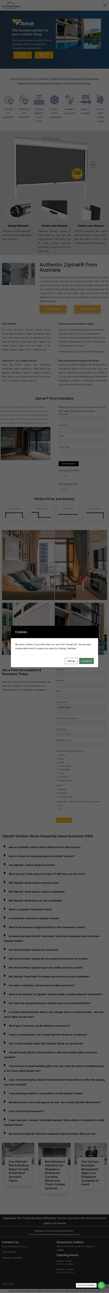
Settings (71, 661)
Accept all (86, 661)
